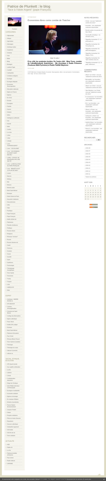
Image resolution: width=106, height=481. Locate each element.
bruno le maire (42, 73)
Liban (8, 135)
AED (8, 444)
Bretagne (9, 64)
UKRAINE (10, 463)
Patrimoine (10, 222)
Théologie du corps (12, 347)
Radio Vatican (11, 460)
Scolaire (9, 251)
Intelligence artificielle (13, 118)
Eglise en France (12, 92)
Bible (8, 58)
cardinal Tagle (11, 67)
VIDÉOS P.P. (10, 287)
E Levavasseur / (90, 97)
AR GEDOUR (11, 304)
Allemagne (10, 44)
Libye (8, 138)
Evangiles (10, 103)
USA (8, 284)
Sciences (9, 248)
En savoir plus (87, 479)
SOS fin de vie (11, 432)
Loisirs (9, 173)
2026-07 (88, 151)
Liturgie (9, 141)
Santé (8, 245)
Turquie (9, 281)
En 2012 (9, 97)
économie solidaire (12, 393)
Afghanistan (10, 35)
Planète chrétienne (12, 225)
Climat (9, 375)
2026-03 (88, 162)
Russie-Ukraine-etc (12, 242)
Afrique (9, 38)
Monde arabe (11, 187)
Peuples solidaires (12, 415)
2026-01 (88, 168)
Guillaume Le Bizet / (91, 116)
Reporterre (10, 421)
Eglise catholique (12, 319)
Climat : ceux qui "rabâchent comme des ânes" (93, 92)
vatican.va (10, 353)
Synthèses (10, 262)
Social (9, 254)
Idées (8, 115)
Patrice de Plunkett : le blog (28, 6)
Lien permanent (67, 72)
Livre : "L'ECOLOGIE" (13, 148)
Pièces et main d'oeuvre (14, 418)
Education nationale (12, 89)
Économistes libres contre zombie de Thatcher (49, 20)
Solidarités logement (13, 427)
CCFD (9, 370)
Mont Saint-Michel (12, 190)
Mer (8, 182)
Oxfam (9, 412)
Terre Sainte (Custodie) (13, 342)
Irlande (9, 123)
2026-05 (88, 157)
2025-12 (88, 171)
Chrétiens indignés (12, 76)
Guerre (9, 109)
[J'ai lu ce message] (104, 479)
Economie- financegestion (52, 72)
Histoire (9, 112)
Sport (8, 259)
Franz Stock (10, 321)
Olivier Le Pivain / (90, 109)
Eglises (9, 95)
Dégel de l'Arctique (12, 383)
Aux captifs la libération (13, 367)
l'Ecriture (9, 327)
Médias (9, 179)
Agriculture (10, 41)
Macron (9, 176)
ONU (8, 205)
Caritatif (9, 70)
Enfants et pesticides (13, 402)
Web (8, 290)
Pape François (11, 213)
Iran (8, 121)
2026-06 (88, 154)
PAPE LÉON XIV (11, 219)
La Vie (9, 450)
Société (9, 257)
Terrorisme (10, 276)
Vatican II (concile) (12, 350)
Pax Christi (10, 336)
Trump (9, 278)
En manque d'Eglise (12, 399)
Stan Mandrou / (90, 90)
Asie (8, 55)
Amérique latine (11, 47)
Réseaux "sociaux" (12, 236)
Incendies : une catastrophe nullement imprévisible (93, 81)
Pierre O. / (88, 128)
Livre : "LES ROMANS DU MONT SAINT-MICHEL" (13, 153)
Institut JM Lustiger (12, 324)
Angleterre (10, 50)
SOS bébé (10, 430)
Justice (9, 129)
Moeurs (9, 185)
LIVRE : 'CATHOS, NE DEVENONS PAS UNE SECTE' (13, 159)
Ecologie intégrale (12, 81)
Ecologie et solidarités (13, 390)
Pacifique (9, 210)
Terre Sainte (10, 273)
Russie (9, 239)
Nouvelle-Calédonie (13, 199)
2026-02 (88, 165)
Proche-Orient (11, 231)
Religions (10, 233)
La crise (9, 132)
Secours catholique (12, 424)
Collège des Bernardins (13, 316)
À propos (14, 29)
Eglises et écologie (12, 396)
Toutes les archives (91, 177)
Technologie (10, 265)
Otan (8, 208)
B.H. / (87, 103)
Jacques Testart (11, 409)
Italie (8, 126)
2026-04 (88, 159)
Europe (9, 100)
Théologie (10, 344)
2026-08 (88, 148)
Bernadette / (89, 79)
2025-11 (88, 174)
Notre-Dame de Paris (13, 196)
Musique (9, 193)
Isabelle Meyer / (90, 122)
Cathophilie (10, 73)
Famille (9, 106)
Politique (9, 228)
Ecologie (9, 78)
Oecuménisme (11, 202)
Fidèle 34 (9, 447)
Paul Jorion (10, 458)
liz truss (36, 73)
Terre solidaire (11, 435)
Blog (8, 61)
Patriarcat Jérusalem (13, 333)
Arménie (9, 53)
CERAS (9, 372)
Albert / (87, 75)
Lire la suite (31, 68)
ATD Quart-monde (12, 364)
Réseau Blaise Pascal (13, 339)
